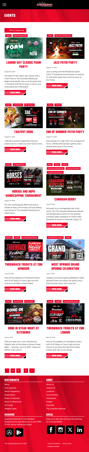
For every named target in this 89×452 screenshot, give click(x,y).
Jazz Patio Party (65, 62)
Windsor (8, 237)
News (49, 164)
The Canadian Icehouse (55, 409)
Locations (50, 391)
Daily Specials (10, 388)
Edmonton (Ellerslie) (73, 168)
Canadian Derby (65, 199)
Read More (15, 93)
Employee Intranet (53, 446)
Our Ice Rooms (52, 395)
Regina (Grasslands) (20, 35)
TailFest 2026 (23, 132)
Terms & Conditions (53, 443)
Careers (49, 402)
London (58, 301)
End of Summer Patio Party (65, 132)
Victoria (58, 105)
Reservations (10, 395)
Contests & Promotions (55, 172)
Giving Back (51, 398)
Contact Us (50, 388)
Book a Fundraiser (12, 398)
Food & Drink (18, 105)
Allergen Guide (10, 409)
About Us (50, 384)
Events (8, 35)
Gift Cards (9, 405)
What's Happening (16, 30)
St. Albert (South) (19, 164)
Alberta (65, 164)
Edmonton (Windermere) (63, 35)
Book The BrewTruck (13, 402)
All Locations (29, 105)
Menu (7, 384)
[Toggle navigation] (4, 4)
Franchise (50, 405)
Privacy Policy (67, 443)
